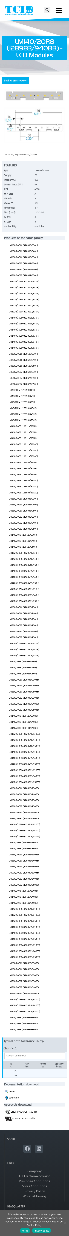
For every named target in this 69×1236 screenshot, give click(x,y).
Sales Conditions (34, 1186)
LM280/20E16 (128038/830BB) (24, 854)
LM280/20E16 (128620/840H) (23, 359)
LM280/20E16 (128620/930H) (23, 607)
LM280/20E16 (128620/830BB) (24, 963)
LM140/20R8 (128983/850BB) (23, 1029)
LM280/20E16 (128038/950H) (23, 510)
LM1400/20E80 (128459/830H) (24, 317)
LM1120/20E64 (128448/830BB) (24, 908)
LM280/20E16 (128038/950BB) (24, 691)
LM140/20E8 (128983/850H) (23, 474)
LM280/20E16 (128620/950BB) (24, 800)
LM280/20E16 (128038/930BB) (24, 679)
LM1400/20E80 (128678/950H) (24, 655)
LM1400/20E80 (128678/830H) (24, 335)
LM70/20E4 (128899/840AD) (23, 414)
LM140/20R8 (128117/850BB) (23, 902)
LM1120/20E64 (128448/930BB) (24, 733)
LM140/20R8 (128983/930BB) (23, 842)
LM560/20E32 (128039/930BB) (24, 697)
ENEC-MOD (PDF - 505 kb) (23, 1111)
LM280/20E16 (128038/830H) (23, 245)
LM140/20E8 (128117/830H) (23, 426)
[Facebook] (27, 1149)
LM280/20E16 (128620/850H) (23, 365)
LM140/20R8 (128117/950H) (23, 546)
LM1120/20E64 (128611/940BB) (24, 776)
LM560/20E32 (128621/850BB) (24, 993)
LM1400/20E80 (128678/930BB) (24, 824)
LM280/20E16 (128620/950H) (23, 619)
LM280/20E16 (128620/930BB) (24, 788)
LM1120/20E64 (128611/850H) (24, 311)
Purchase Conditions (34, 1181)
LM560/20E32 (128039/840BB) (24, 878)
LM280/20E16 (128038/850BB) (24, 866)
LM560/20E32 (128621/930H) (23, 625)
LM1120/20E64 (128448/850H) (24, 293)
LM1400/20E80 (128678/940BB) (24, 830)
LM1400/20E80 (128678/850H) (24, 347)
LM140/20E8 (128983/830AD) (23, 480)
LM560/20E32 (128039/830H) (23, 263)
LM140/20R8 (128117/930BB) (23, 715)
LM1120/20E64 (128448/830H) (24, 281)
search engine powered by (21, 154)
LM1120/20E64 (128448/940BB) (24, 739)
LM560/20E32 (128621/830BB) (24, 981)
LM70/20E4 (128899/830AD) (23, 408)
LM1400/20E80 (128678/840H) (24, 341)
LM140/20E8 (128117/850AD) (23, 456)
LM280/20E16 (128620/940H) (23, 613)
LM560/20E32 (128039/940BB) (24, 703)
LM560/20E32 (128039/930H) (23, 516)
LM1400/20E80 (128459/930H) (24, 570)
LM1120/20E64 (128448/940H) (24, 558)
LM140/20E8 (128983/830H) (23, 462)
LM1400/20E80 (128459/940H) (24, 577)
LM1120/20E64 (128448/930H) (24, 552)
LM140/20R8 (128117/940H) (23, 540)
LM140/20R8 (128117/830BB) (23, 890)
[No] (64, 1223)
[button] (47, 10)
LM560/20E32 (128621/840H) (23, 377)
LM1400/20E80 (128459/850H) (24, 329)
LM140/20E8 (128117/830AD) (23, 444)
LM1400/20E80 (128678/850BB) (24, 1011)
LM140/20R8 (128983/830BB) (23, 1017)
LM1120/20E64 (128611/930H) (24, 589)
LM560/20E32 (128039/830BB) (24, 872)
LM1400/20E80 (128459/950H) (24, 583)
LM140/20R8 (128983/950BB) (23, 848)
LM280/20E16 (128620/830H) (23, 353)
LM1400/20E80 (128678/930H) (24, 643)
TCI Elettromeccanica (34, 1176)
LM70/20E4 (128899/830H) (22, 389)
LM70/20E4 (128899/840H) (22, 396)
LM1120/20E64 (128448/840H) (24, 287)
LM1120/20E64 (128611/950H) (24, 601)
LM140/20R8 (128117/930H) (23, 534)
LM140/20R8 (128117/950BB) (23, 727)
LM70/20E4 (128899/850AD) (23, 420)
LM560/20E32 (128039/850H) (23, 275)
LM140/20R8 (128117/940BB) (23, 721)
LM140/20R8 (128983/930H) (23, 661)
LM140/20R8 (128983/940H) (23, 667)
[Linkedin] (39, 1149)
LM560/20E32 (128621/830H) (23, 371)
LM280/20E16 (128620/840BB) (24, 969)
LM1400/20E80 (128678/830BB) (24, 999)
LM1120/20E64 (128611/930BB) (24, 770)
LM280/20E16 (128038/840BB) (24, 860)
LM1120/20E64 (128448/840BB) (24, 914)
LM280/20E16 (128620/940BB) (24, 794)
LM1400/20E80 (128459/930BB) (24, 751)
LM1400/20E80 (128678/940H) (24, 649)
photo (11, 1091)
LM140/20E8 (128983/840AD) (23, 486)
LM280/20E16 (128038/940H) (23, 504)
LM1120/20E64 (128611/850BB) (24, 957)
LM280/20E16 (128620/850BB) (24, 975)
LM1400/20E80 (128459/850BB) (24, 939)
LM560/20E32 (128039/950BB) (24, 709)
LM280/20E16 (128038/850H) (23, 257)
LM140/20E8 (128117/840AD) (23, 450)
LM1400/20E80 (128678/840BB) (24, 1005)
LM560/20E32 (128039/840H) (23, 269)
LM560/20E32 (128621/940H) (23, 631)
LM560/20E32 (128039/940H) (23, 522)
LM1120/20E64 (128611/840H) (24, 305)
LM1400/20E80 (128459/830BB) (24, 927)
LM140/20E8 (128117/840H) (23, 432)
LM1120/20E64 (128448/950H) (24, 565)
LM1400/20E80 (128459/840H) (24, 323)
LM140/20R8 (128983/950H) (23, 673)
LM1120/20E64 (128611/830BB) (24, 945)
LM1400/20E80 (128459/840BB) (24, 932)
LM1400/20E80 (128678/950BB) (24, 836)
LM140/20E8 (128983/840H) (23, 468)
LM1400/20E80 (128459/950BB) (24, 764)
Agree (25, 1230)
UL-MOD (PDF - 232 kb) (24, 1118)
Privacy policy (41, 1230)
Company (34, 1171)
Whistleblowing (34, 1196)
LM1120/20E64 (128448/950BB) (24, 746)
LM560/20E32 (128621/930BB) (24, 806)
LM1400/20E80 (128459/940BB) (24, 758)
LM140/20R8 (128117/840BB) (23, 896)
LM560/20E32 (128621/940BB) (24, 812)
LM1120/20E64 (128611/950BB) (24, 782)
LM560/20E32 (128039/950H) (23, 528)
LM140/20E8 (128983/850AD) (23, 492)
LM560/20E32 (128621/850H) (23, 384)
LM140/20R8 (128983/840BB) (23, 1023)
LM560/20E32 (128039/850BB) (24, 884)
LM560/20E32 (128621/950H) (23, 637)
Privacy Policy (34, 1191)
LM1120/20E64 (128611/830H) (24, 299)
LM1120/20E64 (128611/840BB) (24, 951)
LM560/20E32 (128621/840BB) (24, 987)
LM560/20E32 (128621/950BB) (24, 818)
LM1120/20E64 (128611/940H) (24, 595)
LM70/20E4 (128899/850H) (22, 402)
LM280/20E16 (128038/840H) (23, 251)
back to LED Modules (15, 80)
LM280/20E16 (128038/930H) (23, 498)
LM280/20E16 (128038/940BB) (24, 685)
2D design (13, 1097)
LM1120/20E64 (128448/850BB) (24, 920)
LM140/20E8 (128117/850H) (23, 438)
